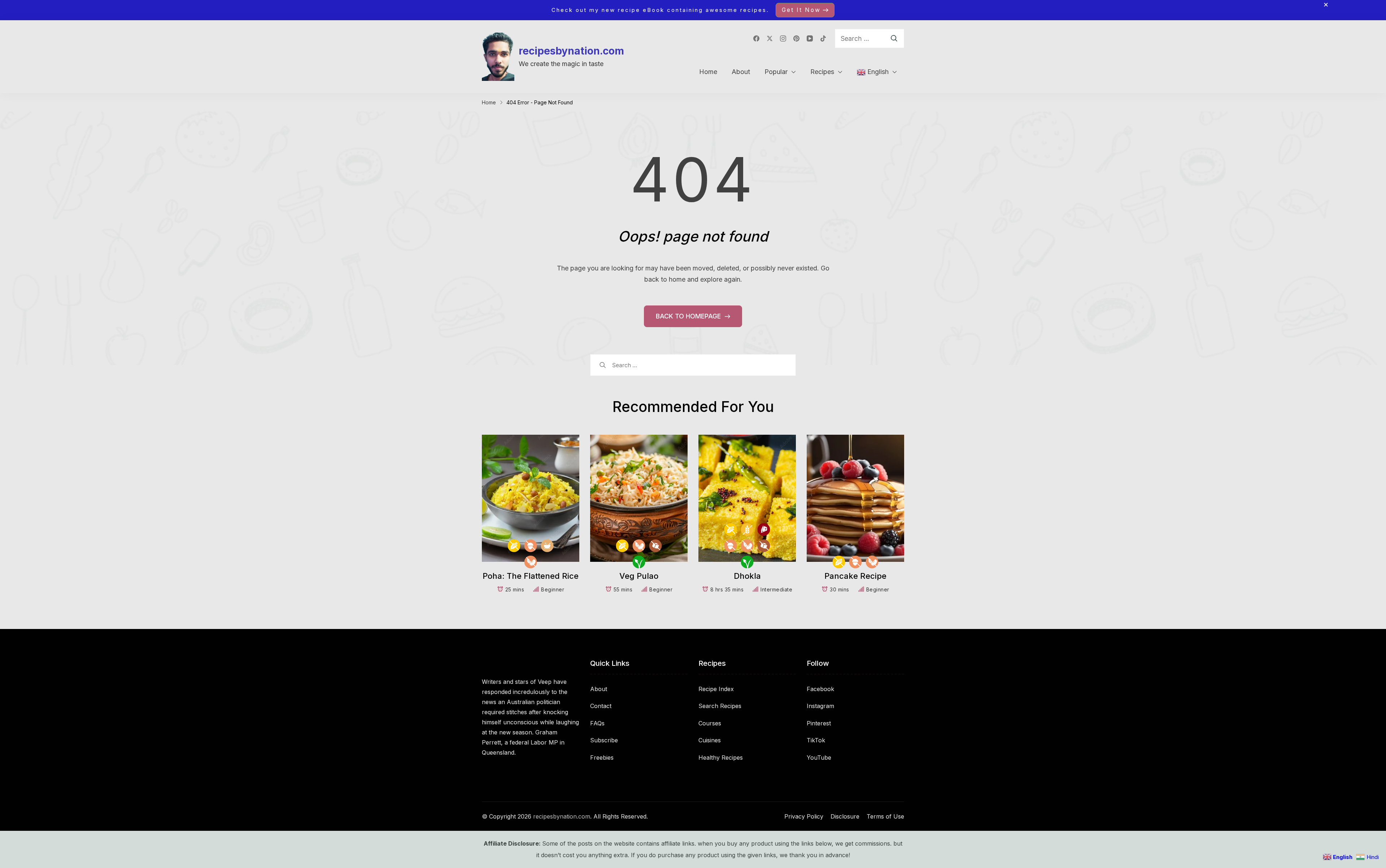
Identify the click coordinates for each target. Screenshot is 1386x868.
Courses (709, 723)
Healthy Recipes (720, 757)
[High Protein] (764, 529)
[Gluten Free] (747, 529)
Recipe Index (716, 689)
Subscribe (604, 740)
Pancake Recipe (855, 576)
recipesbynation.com (571, 51)
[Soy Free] (530, 562)
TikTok (816, 740)
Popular (776, 71)
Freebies (602, 757)
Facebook (820, 689)
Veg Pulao (638, 576)
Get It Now (801, 9)
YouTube (819, 757)
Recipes (822, 71)
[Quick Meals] (547, 545)
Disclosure (845, 816)
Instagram (820, 705)
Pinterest (819, 723)
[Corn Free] (514, 545)
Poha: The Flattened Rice (531, 576)
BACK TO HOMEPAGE (689, 316)
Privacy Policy (803, 816)
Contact (600, 705)
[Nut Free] (530, 545)
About (741, 71)
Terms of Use (885, 816)
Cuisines (709, 740)
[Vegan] (639, 562)
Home (708, 71)
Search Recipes (719, 705)
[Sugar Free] (655, 545)
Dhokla (747, 576)
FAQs (597, 723)
